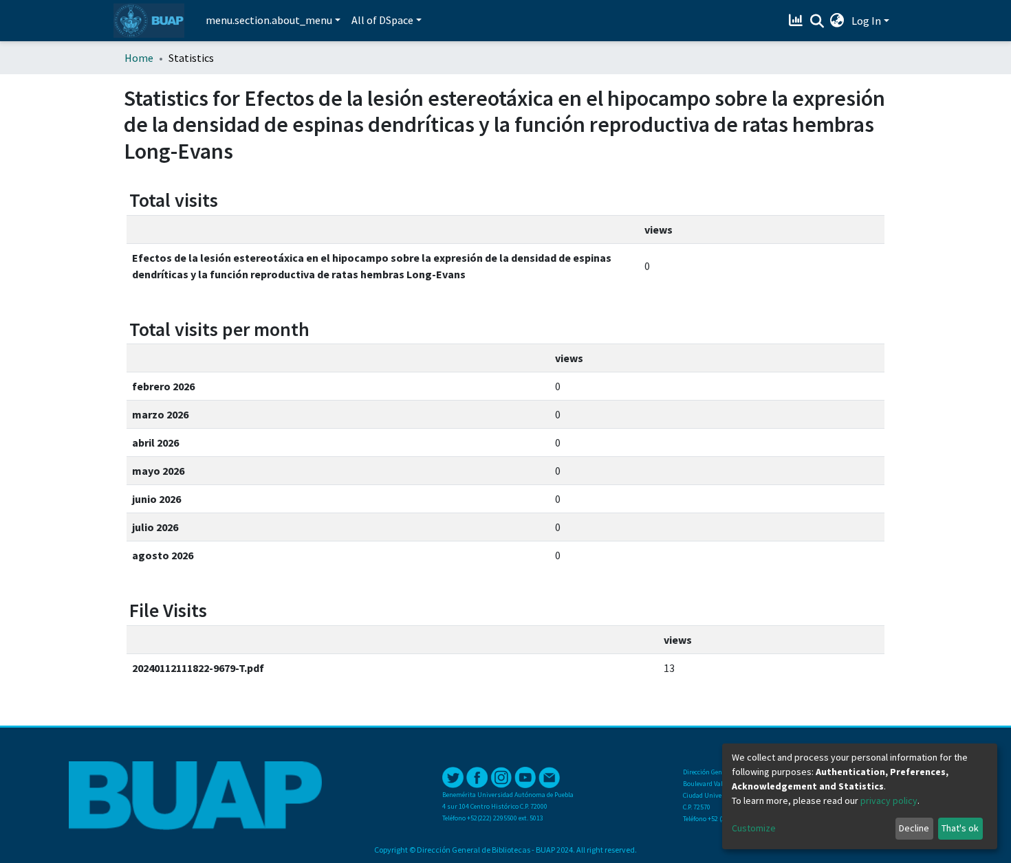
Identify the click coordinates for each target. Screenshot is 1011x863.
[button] (837, 20)
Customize (754, 828)
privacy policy (888, 800)
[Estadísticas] (797, 20)
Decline (914, 828)
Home (138, 58)
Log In (866, 20)
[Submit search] (816, 21)
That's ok (960, 828)
